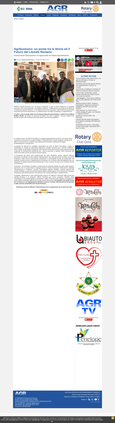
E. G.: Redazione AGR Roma (26, 59)
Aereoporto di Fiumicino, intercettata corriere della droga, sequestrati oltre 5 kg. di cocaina (88, 126)
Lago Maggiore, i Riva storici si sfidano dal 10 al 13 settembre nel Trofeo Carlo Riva (88, 99)
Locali (49, 15)
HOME (25, 2)
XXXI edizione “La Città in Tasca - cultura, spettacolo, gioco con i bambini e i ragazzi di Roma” (88, 112)
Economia (28, 15)
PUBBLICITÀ (44, 2)
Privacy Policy (90, 396)
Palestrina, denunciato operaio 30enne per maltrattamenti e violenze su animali (88, 85)
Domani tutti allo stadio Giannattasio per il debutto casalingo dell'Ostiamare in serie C (88, 121)
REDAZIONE (33, 2)
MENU (19, 2)
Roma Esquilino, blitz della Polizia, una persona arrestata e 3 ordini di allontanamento (88, 80)
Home (16, 18)
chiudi (44, 419)
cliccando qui (13, 419)
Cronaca (20, 15)
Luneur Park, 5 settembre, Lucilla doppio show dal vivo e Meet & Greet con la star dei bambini (87, 94)
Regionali (56, 15)
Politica (36, 15)
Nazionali (64, 15)
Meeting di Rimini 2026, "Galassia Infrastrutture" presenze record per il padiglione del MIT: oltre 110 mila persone (87, 106)
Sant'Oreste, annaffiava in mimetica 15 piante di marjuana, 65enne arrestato (88, 89)
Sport (79, 15)
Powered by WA (95, 402)
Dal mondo (91, 394)
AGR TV (85, 15)
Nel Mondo (72, 15)
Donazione (93, 15)
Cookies (97, 396)
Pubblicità (82, 396)
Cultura (42, 15)
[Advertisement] (57, 33)
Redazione (67, 396)
